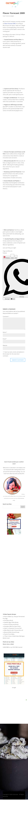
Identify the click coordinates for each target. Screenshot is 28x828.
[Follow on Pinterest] (14, 783)
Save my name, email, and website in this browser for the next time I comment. (13, 354)
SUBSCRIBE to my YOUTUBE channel (12, 647)
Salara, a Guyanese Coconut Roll (12, 628)
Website (5, 345)
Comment (6, 316)
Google (14, 687)
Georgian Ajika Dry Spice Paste (12, 626)
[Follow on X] (8, 783)
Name (5, 332)
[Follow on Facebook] (2, 783)
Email (5, 339)
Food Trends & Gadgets (8, 16)
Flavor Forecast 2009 (10, 23)
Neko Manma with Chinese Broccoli (13, 630)
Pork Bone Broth (8, 620)
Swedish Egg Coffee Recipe (11, 622)
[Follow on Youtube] (11, 783)
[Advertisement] (14, 810)
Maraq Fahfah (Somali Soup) (11, 632)
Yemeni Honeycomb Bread (11, 624)
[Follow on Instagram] (5, 783)
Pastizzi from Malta (9, 634)
